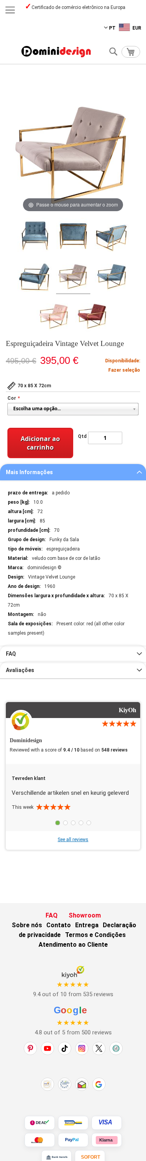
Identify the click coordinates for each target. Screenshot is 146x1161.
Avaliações (20, 670)
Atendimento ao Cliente (73, 944)
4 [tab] (81, 822)
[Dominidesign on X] (99, 1048)
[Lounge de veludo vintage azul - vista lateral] (35, 276)
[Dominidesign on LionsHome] (116, 1048)
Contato (58, 925)
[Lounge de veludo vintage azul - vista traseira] (73, 236)
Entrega (87, 925)
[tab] (73, 472)
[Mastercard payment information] (40, 1140)
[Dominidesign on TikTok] (64, 1048)
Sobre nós (27, 925)
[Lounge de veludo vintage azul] (112, 276)
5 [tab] (88, 822)
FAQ (11, 654)
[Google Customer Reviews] (99, 1084)
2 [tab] (65, 822)
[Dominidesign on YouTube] (47, 1048)
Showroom (85, 915)
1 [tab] (57, 822)
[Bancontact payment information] (73, 1123)
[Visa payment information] (106, 1123)
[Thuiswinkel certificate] (81, 1084)
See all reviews (73, 839)
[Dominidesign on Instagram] (81, 1048)
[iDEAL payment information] (40, 1123)
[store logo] (56, 51)
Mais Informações (29, 472)
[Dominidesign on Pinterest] (30, 1048)
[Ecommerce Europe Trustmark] (64, 1084)
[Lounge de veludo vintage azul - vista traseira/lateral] (112, 236)
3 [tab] (73, 822)
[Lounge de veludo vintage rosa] (54, 315)
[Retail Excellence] (47, 1084)
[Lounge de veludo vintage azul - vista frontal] (35, 236)
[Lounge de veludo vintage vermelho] (92, 315)
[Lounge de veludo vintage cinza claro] (73, 276)
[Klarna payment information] (106, 1140)
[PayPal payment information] (73, 1140)
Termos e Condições (95, 935)
